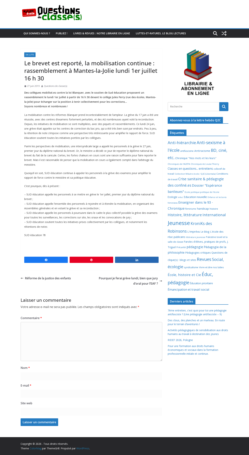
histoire (214, 208)
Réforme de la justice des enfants (48, 278)
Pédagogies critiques (198, 252)
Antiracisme (202, 151)
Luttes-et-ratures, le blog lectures (161, 33)
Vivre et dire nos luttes (211, 267)
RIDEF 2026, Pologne (180, 340)
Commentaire (31, 318)
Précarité (181, 247)
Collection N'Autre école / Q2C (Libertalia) (195, 173)
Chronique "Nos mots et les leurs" (195, 158)
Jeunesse (179, 223)
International (214, 214)
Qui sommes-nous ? (37, 33)
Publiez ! (61, 33)
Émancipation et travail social (188, 289)
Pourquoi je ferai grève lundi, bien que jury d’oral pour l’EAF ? (128, 281)
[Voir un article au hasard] (224, 33)
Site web (26, 403)
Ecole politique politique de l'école (202, 192)
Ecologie (172, 197)
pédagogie (194, 247)
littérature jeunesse (195, 237)
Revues (204, 259)
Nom (25, 368)
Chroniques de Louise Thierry (205, 164)
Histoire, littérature (185, 214)
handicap (203, 208)
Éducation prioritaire (201, 283)
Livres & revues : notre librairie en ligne (101, 33)
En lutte (30, 54)
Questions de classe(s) (55, 86)
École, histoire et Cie (184, 274)
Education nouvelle (195, 197)
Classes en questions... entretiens (190, 169)
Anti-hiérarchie (182, 142)
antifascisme (187, 151)
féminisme (190, 208)
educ (180, 197)
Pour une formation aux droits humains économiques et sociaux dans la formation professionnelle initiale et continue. (193, 349)
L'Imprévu (193, 231)
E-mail (26, 385)
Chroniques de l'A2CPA (179, 164)
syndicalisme (191, 267)
